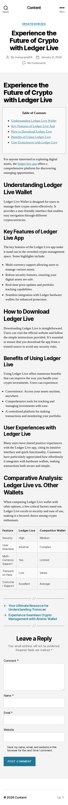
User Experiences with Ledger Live (34, 142)
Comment (11, 660)
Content (34, 8)
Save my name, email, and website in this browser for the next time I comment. (32, 749)
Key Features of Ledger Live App (33, 126)
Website (9, 729)
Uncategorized (34, 23)
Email (8, 712)
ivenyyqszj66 (23, 57)
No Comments (36, 63)
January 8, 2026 (51, 57)
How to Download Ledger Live (31, 132)
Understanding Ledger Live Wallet (33, 121)
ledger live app (27, 164)
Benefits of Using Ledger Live (31, 137)
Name (9, 695)
